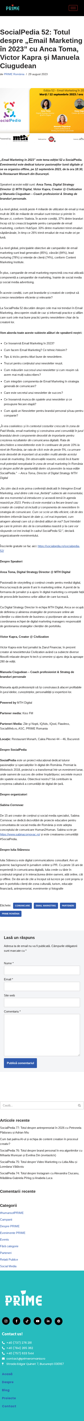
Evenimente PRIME (12, 1233)
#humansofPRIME (12, 1212)
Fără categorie (9, 1246)
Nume (9, 963)
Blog (6, 1390)
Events (4, 1239)
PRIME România (14, 74)
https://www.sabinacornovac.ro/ (20, 834)
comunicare (22, 905)
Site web (9, 995)
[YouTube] (37, 1321)
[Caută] (79, 1105)
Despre (7, 1382)
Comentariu (12, 1011)
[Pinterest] (59, 1321)
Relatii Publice (9, 1259)
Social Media (8, 1266)
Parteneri (6, 1253)
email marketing (46, 905)
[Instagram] (6, 1321)
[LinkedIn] (48, 1321)
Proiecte (9, 1398)
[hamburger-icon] (73, 8)
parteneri (68, 905)
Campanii (6, 1219)
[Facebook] (16, 1321)
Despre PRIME (10, 1226)
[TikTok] (27, 1321)
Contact (9, 1406)
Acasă (7, 1374)
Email (8, 979)
